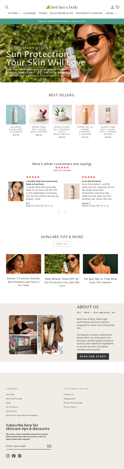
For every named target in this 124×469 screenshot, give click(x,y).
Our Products (12, 407)
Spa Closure (11, 411)
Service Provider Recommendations (22, 415)
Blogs (8, 403)
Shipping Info (69, 399)
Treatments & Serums (89, 13)
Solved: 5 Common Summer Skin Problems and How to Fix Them (23, 282)
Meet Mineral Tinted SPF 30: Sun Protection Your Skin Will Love (61, 282)
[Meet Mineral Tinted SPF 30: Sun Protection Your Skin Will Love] (62, 264)
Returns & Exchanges (73, 403)
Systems (13, 13)
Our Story (10, 394)
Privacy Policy (70, 407)
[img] (62, 167)
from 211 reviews (62, 170)
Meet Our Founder (14, 399)
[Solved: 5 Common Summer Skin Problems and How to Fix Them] (23, 264)
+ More (109, 13)
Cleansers (29, 13)
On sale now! (55, 72)
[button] (60, 212)
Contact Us (69, 394)
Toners (43, 13)
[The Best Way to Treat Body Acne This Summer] (100, 264)
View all (62, 244)
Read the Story (22, 72)
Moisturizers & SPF (61, 13)
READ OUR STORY (93, 356)
